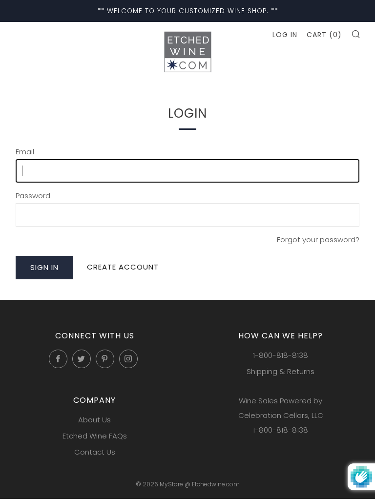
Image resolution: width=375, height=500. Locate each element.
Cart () (324, 35)
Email (25, 151)
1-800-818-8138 (280, 355)
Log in (284, 35)
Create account (123, 267)
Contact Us (94, 452)
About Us (94, 420)
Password (33, 195)
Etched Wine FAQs (94, 436)
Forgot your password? (318, 239)
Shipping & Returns (280, 371)
